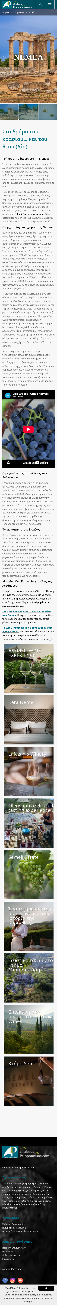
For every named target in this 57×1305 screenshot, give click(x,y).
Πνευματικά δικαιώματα (14, 1227)
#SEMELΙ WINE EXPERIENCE (24, 652)
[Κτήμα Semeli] (29, 1081)
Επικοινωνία (8, 1258)
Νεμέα (32, 12)
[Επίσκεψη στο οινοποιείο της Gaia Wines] (29, 1029)
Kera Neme (20, 702)
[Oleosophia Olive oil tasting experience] (29, 823)
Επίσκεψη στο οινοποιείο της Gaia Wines (30, 1016)
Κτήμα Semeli (23, 1063)
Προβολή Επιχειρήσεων (13, 1247)
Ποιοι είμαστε (9, 1251)
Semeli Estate (23, 857)
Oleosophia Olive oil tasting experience (30, 807)
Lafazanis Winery (27, 754)
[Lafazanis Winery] (29, 771)
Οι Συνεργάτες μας (11, 1255)
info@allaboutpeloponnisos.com (18, 1167)
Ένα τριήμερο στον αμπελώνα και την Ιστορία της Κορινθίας (29, 915)
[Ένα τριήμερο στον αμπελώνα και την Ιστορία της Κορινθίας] (29, 926)
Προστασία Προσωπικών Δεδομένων (20, 1231)
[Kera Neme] (29, 719)
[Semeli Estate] (29, 874)
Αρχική (6, 12)
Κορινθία (19, 12)
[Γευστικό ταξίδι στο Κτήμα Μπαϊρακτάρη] (29, 978)
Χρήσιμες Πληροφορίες (13, 1224)
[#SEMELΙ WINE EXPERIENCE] (29, 668)
